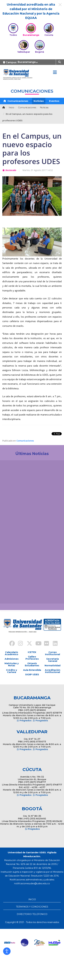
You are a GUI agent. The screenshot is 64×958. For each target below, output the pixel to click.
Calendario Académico (11, 653)
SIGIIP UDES (32, 674)
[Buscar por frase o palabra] (60, 61)
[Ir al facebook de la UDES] (10, 644)
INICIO (32, 899)
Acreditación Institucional (52, 671)
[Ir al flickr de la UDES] (45, 644)
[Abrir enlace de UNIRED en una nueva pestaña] (24, 943)
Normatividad (52, 665)
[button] (7, 951)
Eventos (54, 100)
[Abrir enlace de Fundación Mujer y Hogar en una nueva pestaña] (39, 943)
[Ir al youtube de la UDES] (36, 644)
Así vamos (11, 596)
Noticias (39, 100)
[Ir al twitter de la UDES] (28, 644)
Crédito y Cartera (11, 671)
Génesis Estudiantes (32, 664)
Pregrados (26, 720)
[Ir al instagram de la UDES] (19, 644)
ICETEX (32, 652)
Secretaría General (52, 660)
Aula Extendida (32, 670)
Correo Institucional (52, 653)
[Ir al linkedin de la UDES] (54, 644)
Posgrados (42, 720)
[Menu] (55, 72)
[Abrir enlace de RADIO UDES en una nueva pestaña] (9, 943)
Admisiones (11, 659)
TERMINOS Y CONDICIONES (32, 906)
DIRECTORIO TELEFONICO (32, 914)
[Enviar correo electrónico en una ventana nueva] (32, 883)
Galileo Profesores (32, 658)
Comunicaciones (17, 100)
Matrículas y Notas (12, 664)
